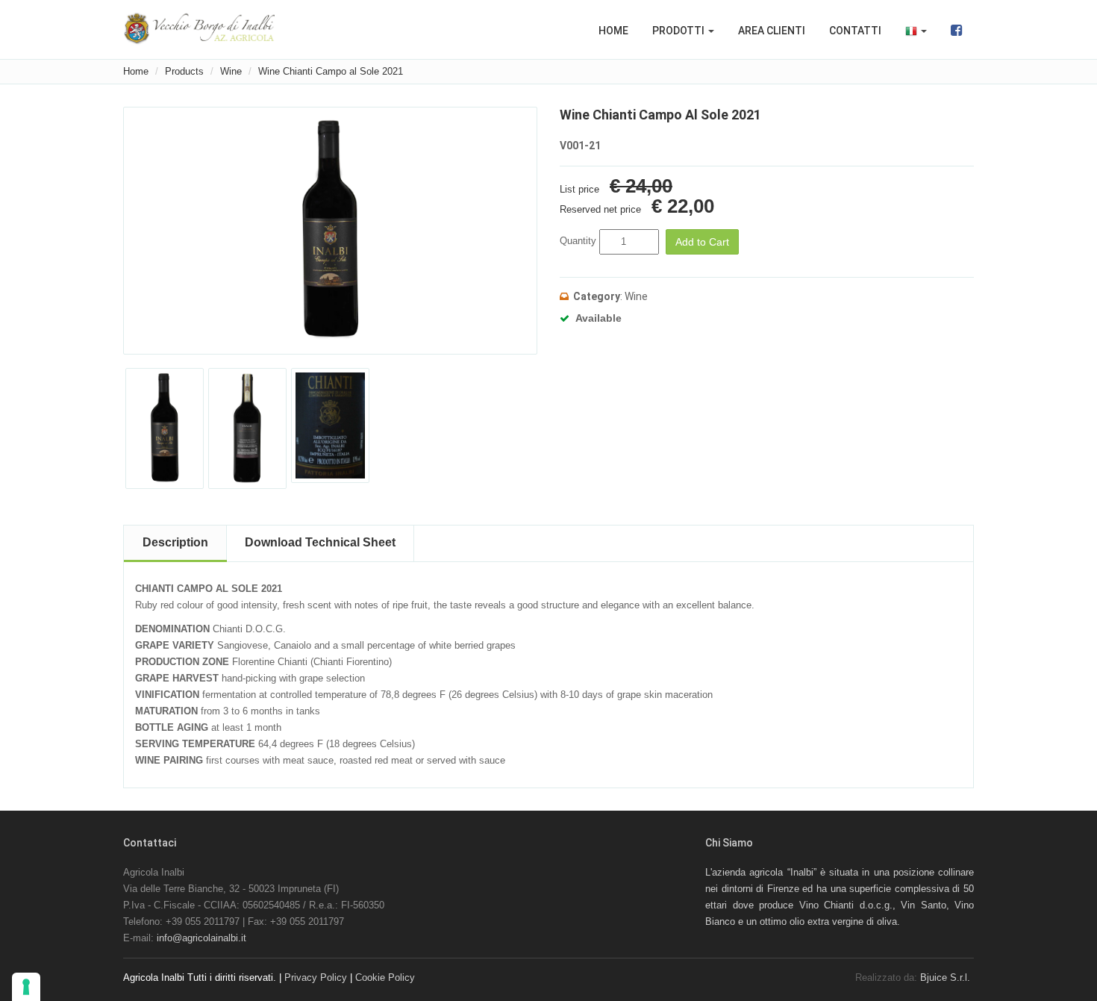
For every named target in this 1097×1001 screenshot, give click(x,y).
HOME (613, 31)
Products (184, 71)
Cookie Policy (385, 977)
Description (175, 542)
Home (136, 71)
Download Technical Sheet (320, 542)
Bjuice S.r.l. (945, 977)
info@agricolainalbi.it (201, 938)
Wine (231, 71)
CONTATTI (855, 31)
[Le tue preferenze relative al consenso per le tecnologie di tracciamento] (26, 987)
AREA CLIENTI (771, 31)
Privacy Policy (315, 977)
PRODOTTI (679, 31)
